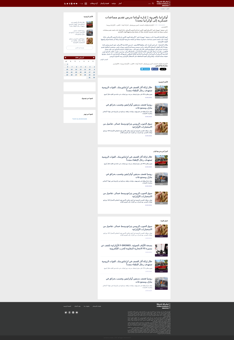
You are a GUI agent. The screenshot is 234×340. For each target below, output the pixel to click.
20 (76, 72)
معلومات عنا (86, 306)
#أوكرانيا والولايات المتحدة (147, 25)
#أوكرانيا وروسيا (111, 25)
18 (85, 72)
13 (76, 69)
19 (80, 72)
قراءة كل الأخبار (79, 48)
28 (71, 75)
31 (89, 77)
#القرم (118, 25)
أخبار (168, 8)
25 (85, 75)
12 (80, 69)
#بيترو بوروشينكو (134, 25)
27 (76, 75)
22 (67, 72)
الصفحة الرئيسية (67, 306)
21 (71, 72)
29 (67, 75)
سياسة (163, 8)
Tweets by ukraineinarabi (79, 119)
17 (89, 72)
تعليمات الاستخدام (97, 306)
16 (94, 72)
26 (80, 75)
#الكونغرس (164, 27)
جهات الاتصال (77, 306)
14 (71, 69)
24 (89, 75)
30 (94, 77)
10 (89, 69)
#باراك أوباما (125, 25)
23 (94, 75)
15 (67, 69)
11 (85, 69)
